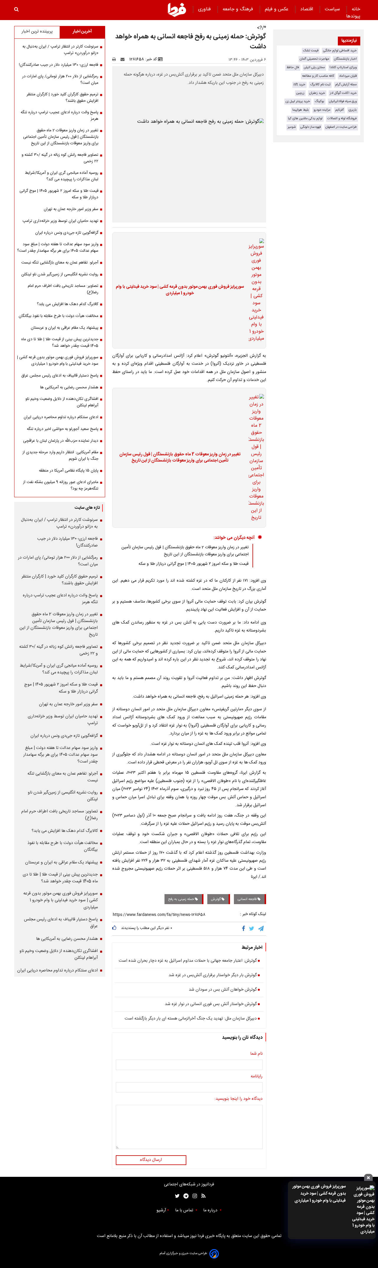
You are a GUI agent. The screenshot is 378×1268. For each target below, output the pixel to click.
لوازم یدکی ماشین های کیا (305, 118)
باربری (352, 110)
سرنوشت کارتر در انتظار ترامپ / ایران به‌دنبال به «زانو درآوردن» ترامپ (60, 49)
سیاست (333, 9)
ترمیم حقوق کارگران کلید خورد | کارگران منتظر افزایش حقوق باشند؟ (62, 97)
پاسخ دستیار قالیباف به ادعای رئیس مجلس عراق (59, 375)
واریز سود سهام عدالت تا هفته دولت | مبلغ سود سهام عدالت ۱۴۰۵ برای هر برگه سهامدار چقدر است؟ (57, 247)
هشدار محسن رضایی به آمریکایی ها (69, 387)
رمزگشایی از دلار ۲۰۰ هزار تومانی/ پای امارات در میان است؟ (60, 79)
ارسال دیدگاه (151, 1160)
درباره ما (211, 1210)
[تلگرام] (261, 928)
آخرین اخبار (82, 31)
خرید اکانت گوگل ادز (343, 93)
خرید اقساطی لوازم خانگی (340, 50)
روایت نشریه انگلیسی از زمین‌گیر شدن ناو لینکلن (59, 274)
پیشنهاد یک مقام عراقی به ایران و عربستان (64, 328)
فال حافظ (292, 67)
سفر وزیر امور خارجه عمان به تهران (71, 209)
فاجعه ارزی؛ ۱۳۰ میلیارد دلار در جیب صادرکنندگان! (58, 65)
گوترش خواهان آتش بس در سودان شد (223, 990)
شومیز (292, 127)
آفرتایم (339, 110)
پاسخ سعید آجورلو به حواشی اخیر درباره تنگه (62, 429)
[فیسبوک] (244, 928)
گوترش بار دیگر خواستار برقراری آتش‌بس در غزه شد (213, 975)
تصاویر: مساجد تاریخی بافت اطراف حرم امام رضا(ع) (63, 289)
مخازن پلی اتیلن (314, 67)
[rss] (202, 1196)
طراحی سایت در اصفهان (341, 127)
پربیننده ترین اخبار (37, 31)
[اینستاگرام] (193, 1196)
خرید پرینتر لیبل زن (298, 101)
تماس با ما (184, 1210)
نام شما (256, 1054)
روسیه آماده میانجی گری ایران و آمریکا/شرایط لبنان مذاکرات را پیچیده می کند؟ (61, 176)
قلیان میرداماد (348, 76)
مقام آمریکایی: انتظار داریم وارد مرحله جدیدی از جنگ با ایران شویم (60, 455)
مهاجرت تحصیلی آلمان (314, 59)
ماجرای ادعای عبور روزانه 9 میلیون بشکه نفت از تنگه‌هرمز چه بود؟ (60, 485)
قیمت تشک (310, 50)
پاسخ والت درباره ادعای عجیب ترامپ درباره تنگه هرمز (59, 115)
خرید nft (299, 84)
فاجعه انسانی (247, 899)
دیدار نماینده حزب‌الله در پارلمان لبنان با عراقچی (60, 441)
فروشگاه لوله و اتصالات (342, 118)
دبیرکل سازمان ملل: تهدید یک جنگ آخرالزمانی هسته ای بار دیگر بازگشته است (191, 1019)
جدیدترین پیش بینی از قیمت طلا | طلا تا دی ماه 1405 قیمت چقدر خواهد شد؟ (59, 342)
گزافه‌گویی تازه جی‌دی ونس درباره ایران (66, 233)
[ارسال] (123, 59)
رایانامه (257, 1077)
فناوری (205, 9)
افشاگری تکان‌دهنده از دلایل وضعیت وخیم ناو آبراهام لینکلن (61, 402)
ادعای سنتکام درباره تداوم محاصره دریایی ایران (61, 417)
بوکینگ (319, 101)
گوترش (216, 899)
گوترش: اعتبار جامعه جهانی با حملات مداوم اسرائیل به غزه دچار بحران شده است (188, 961)
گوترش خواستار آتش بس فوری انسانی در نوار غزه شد (211, 1004)
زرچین (300, 93)
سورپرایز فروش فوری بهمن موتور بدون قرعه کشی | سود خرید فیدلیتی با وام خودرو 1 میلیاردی (319, 1193)
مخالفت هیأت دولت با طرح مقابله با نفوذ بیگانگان (58, 316)
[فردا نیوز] (177, 9)
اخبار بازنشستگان (345, 59)
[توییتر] (252, 928)
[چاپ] (116, 59)
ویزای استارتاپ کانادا (343, 67)
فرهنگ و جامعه (239, 9)
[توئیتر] (176, 1196)
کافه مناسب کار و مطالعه (318, 76)
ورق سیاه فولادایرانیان (343, 101)
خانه (356, 9)
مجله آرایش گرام (346, 84)
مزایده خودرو (322, 110)
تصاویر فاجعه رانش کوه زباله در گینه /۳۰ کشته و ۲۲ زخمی (60, 158)
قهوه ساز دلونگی (310, 127)
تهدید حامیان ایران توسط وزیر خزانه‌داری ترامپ (60, 221)
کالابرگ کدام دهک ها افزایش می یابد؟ (67, 304)
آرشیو (161, 1210)
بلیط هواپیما (300, 110)
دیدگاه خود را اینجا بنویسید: (238, 1099)
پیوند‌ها (353, 16)
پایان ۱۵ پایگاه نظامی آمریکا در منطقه (68, 470)
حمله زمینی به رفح (181, 899)
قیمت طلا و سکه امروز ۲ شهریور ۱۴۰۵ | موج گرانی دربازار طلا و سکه (194, 563)
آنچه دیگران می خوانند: (234, 537)
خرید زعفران (317, 93)
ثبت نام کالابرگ (320, 84)
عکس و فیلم (277, 9)
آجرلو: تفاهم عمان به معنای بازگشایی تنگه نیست (59, 262)
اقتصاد (307, 9)
